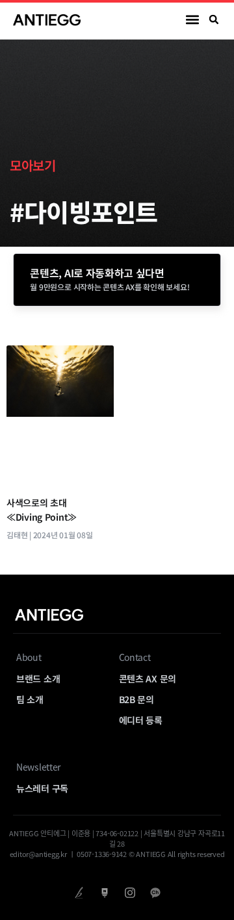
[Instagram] (130, 892)
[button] (192, 20)
